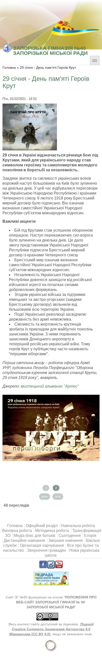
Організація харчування (42, 545)
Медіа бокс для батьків (34, 535)
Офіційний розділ (42, 526)
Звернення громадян (46, 550)
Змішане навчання (65, 540)
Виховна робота (17, 530)
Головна (9, 67)
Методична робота (52, 530)
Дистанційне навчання (24, 540)
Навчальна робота (78, 526)
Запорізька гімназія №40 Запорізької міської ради (50, 50)
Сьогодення (70, 535)
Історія (90, 535)
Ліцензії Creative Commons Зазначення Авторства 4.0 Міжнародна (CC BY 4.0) (51, 629)
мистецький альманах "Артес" (50, 386)
